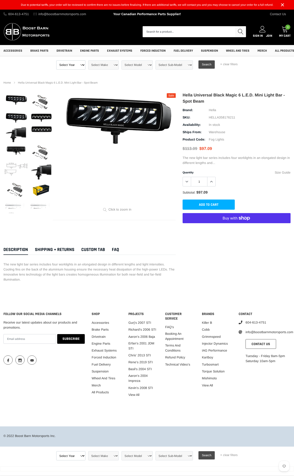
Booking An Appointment (174, 336)
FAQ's (169, 327)
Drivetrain (64, 51)
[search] (240, 31)
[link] (16, 99)
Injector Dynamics (215, 343)
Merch (262, 51)
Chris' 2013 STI (139, 355)
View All (133, 395)
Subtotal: (189, 192)
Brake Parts (39, 51)
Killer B (207, 322)
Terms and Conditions (173, 348)
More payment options (237, 229)
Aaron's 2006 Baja (141, 336)
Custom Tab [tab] (93, 250)
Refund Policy (175, 357)
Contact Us (278, 14)
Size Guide (283, 172)
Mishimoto (209, 378)
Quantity (188, 172)
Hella (212, 110)
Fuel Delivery (183, 51)
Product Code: (194, 139)
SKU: (186, 117)
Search (206, 64)
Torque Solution (213, 371)
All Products (100, 392)
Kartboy (207, 357)
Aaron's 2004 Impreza (138, 378)
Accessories (12, 51)
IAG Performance (214, 350)
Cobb (206, 329)
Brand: (188, 110)
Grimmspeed (211, 336)
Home (7, 82)
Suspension (209, 51)
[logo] (27, 31)
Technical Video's (177, 364)
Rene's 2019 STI (140, 362)
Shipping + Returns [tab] (54, 250)
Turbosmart (210, 364)
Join (269, 35)
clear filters (229, 64)
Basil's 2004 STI (140, 369)
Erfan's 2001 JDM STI (141, 345)
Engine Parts (89, 51)
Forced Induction (153, 51)
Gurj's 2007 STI (139, 322)
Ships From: (192, 132)
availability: (192, 125)
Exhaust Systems (119, 51)
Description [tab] (15, 250)
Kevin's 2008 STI (140, 388)
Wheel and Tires (237, 51)
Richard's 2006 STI (142, 329)
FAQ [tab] (115, 250)
